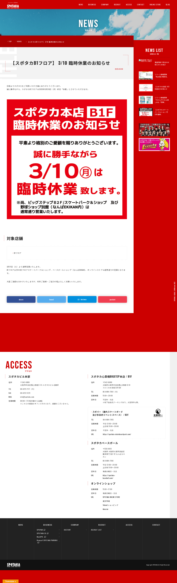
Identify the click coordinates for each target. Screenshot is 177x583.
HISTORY (67, 530)
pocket (112, 299)
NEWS (81, 4)
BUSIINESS (47, 524)
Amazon (105, 509)
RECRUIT (117, 4)
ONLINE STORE (155, 4)
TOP (10, 41)
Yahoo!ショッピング (110, 505)
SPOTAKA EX (41, 533)
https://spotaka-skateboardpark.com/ (117, 434)
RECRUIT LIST (96, 530)
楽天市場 (106, 501)
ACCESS (129, 4)
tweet (51, 299)
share (21, 299)
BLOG (168, 4)
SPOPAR (40, 530)
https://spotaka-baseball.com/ (109, 476)
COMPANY (105, 4)
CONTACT (140, 4)
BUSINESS (92, 4)
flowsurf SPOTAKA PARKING (47, 540)
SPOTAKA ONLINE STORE (111, 497)
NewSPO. (40, 537)
